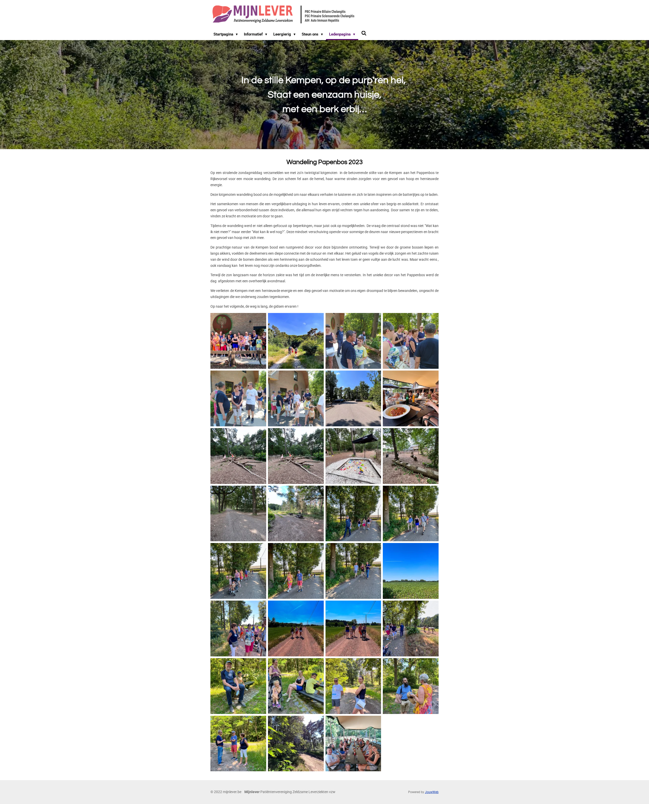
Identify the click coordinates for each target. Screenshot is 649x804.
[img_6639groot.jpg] (295, 513)
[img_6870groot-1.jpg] (295, 341)
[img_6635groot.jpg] (411, 456)
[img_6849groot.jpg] (295, 628)
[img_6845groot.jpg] (411, 571)
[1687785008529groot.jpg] (295, 398)
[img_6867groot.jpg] (295, 743)
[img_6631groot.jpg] (411, 398)
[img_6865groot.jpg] (238, 743)
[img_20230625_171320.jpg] (353, 743)
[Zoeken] (364, 33)
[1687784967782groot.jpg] (353, 341)
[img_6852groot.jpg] (353, 628)
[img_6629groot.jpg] (353, 398)
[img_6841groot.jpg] (411, 513)
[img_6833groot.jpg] (238, 341)
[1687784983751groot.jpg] (411, 341)
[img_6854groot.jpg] (411, 628)
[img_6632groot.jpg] (238, 456)
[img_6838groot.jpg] (353, 513)
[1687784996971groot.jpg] (238, 398)
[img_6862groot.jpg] (353, 686)
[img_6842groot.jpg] (238, 571)
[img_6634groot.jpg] (353, 456)
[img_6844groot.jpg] (353, 571)
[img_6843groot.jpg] (295, 571)
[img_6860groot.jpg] (238, 686)
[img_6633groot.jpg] (295, 456)
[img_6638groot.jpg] (238, 513)
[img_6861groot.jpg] (295, 686)
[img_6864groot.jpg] (411, 686)
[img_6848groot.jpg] (238, 628)
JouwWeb (432, 792)
